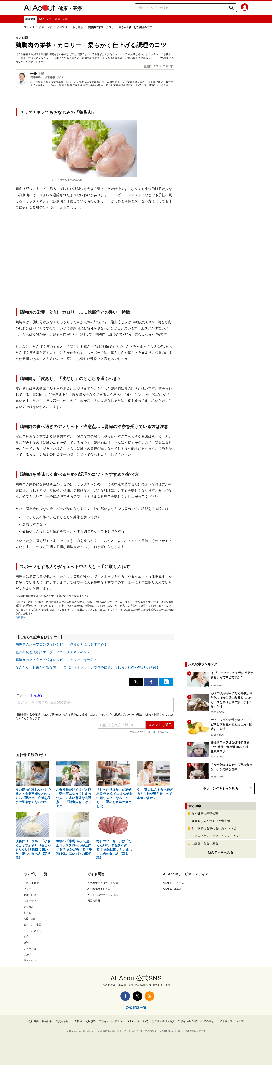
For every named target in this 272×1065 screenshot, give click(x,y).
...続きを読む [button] (166, 85)
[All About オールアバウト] (39, 8)
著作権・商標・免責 (163, 1021)
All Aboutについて (138, 1021)
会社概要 (33, 1021)
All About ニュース (173, 882)
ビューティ (30, 900)
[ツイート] (136, 682)
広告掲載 (77, 1021)
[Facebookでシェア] (151, 682)
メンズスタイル (32, 930)
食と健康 (78, 27)
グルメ (27, 954)
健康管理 (30, 19)
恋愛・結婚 (30, 918)
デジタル (29, 906)
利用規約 (90, 1021)
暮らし (27, 912)
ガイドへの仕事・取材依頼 (102, 894)
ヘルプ (240, 1021)
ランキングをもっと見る (220, 788)
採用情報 (47, 1021)
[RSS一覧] (149, 996)
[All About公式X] (137, 996)
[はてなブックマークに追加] (166, 682)
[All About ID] (244, 7)
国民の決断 (93, 900)
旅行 (26, 936)
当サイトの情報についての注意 (196, 1021)
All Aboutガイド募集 (98, 888)
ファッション (31, 948)
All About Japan (172, 888)
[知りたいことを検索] (231, 7)
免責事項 (21, 617)
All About (29, 27)
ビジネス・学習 (32, 924)
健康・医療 (70, 8)
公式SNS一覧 (136, 1007)
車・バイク (30, 960)
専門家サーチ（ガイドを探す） (105, 882)
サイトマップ (224, 1021)
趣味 (26, 942)
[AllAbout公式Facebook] (125, 996)
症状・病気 (45, 19)
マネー (27, 888)
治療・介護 (61, 19)
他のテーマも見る (220, 852)
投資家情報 (62, 1021)
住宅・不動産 (31, 882)
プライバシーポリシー (112, 1021)
